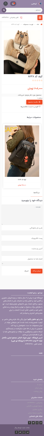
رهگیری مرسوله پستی (35, 413)
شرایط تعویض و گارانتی (34, 406)
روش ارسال (38, 388)
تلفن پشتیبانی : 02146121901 (10, 17)
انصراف (26, 271)
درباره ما (39, 384)
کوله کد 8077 (22, 179)
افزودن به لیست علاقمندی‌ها (30, 107)
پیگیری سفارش (37, 409)
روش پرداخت (38, 391)
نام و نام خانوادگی (36, 228)
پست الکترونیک (36, 238)
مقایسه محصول (33, 102)
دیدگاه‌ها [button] (36, 192)
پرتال (16, 428)
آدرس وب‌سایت (37, 248)
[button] (13, 3)
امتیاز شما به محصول (35, 259)
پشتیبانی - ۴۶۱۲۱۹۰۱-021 (34, 402)
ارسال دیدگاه (37, 271)
